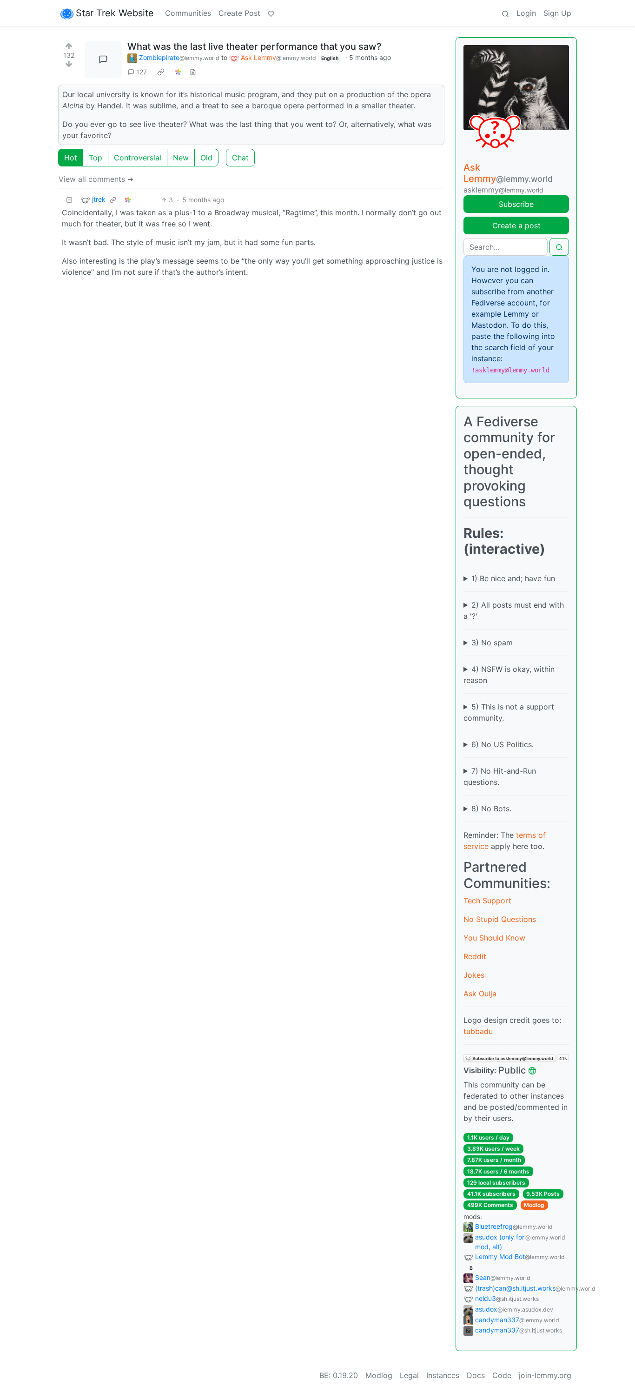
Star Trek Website (115, 13)
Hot (70, 157)
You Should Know (494, 937)
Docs (476, 1375)
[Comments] (103, 59)
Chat (240, 157)
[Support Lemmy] (271, 13)
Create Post (239, 13)
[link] (161, 72)
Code (501, 1375)
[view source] (192, 71)
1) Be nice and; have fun (513, 578)
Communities (188, 13)
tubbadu (478, 1031)
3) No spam (492, 642)
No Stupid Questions (499, 919)
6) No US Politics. (502, 744)
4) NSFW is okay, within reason (509, 674)
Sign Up (557, 13)
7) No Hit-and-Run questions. (499, 776)
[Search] (505, 13)
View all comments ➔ (96, 179)
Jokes (473, 975)
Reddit (474, 956)
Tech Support (487, 900)
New (181, 157)
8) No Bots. (491, 808)
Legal (409, 1375)
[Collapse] (69, 199)
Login (526, 13)
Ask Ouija (479, 993)
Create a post (516, 225)
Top (95, 157)
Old (206, 157)
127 (141, 72)
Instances (442, 1375)
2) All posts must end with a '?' (513, 610)
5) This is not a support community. (508, 712)
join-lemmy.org (545, 1375)
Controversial (137, 157)
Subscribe (516, 204)
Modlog (534, 1204)
